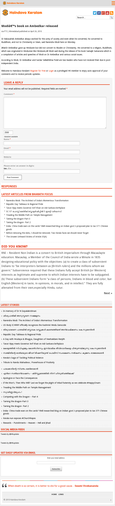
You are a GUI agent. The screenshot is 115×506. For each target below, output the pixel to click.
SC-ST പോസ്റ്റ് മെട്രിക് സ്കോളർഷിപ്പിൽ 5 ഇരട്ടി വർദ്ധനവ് (33, 211)
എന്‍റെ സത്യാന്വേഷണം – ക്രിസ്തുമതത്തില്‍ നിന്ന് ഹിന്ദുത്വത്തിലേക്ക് (38, 373)
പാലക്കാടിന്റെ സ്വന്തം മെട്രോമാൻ (20, 369)
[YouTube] (107, 14)
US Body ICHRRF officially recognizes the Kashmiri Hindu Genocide (34, 325)
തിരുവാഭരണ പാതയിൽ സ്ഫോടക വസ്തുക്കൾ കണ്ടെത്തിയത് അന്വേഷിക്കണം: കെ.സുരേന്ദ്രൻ (48, 329)
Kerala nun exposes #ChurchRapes (19, 418)
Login (51, 71)
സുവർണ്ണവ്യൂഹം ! (12, 392)
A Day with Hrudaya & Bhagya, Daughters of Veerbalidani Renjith (34, 339)
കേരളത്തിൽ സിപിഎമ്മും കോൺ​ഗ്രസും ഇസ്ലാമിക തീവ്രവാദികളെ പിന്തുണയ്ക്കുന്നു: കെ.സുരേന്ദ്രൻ (54, 348)
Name (7, 139)
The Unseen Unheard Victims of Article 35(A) (26, 236)
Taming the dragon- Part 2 (18, 222)
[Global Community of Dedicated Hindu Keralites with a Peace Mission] (22, 15)
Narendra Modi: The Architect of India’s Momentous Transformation (37, 200)
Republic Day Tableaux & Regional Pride (24, 204)
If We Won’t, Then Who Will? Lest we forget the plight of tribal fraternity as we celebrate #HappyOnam (51, 383)
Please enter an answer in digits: (19, 166)
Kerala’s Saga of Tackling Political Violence (23, 358)
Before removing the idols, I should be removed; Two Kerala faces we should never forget (47, 233)
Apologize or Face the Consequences (20, 378)
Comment (9, 94)
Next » (108, 293)
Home (54, 494)
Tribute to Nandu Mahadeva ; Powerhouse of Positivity (29, 362)
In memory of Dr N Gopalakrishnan (19, 311)
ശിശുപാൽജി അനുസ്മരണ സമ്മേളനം (21, 316)
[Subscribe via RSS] (111, 14)
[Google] (103, 14)
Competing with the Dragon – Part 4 (20, 397)
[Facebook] (99, 14)
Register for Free (38, 71)
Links (61, 494)
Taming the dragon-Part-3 (18, 219)
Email (7, 148)
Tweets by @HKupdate (10, 434)
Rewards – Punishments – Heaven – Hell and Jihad (26, 423)
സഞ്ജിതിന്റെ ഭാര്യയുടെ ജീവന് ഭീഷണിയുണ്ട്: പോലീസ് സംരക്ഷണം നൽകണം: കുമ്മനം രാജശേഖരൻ (53, 353)
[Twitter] (95, 14)
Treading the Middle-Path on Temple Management (29, 215)
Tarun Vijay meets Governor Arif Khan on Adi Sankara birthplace (35, 208)
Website (7, 157)
